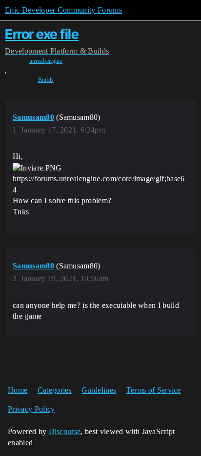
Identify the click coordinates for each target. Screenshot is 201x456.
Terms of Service (153, 390)
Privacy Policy (31, 409)
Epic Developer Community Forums (63, 10)
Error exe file (42, 34)
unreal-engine (45, 60)
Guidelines (98, 390)
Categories (55, 390)
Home (17, 390)
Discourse (65, 431)
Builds (46, 79)
